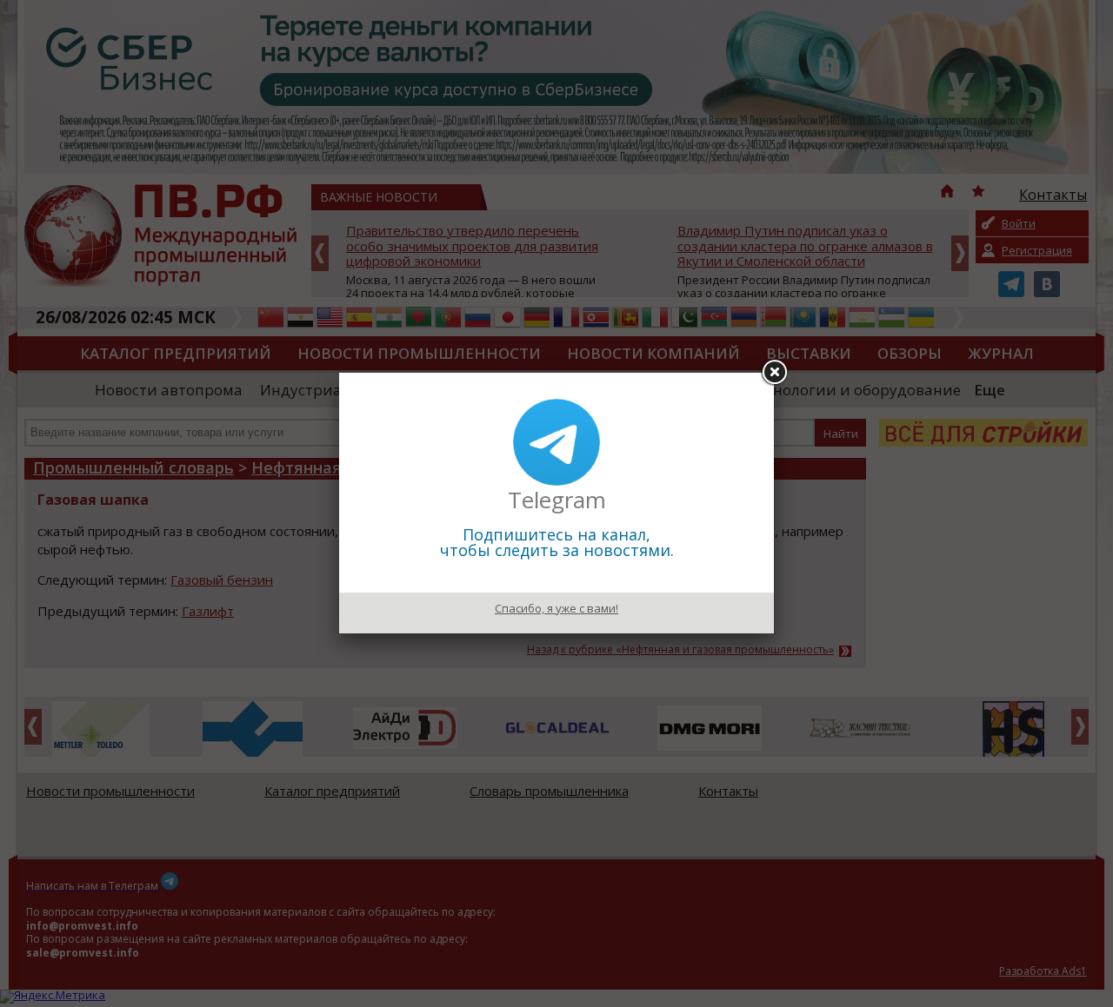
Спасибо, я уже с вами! (556, 608)
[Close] (774, 372)
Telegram (557, 499)
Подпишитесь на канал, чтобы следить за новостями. (557, 542)
